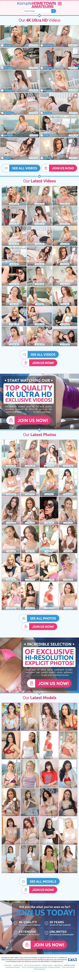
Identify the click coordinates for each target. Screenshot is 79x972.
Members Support (47, 965)
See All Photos (43, 618)
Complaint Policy (17, 965)
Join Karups (27, 412)
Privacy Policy (7, 965)
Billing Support (58, 965)
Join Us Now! (63, 168)
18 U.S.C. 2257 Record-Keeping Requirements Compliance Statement (41, 967)
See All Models (43, 881)
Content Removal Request (12, 967)
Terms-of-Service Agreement (32, 965)
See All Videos (24, 168)
